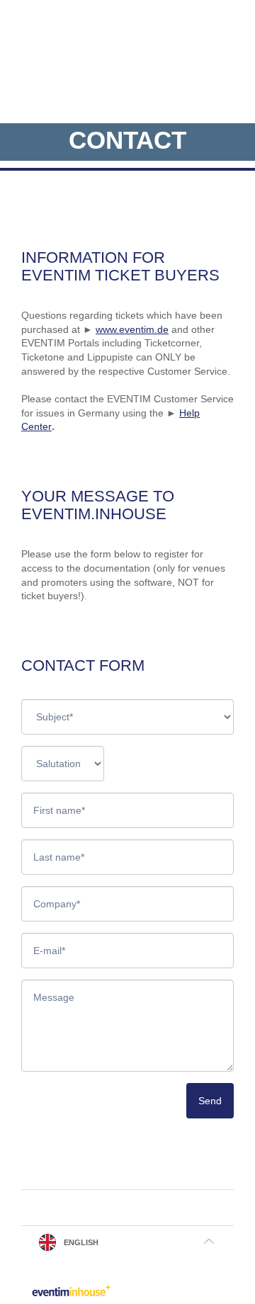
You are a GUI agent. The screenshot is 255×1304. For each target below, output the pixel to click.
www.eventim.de (132, 329)
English (81, 1242)
